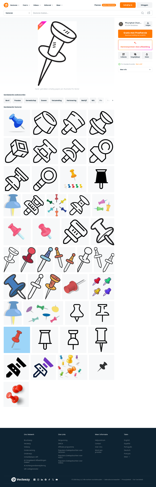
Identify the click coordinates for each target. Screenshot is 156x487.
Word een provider (99, 451)
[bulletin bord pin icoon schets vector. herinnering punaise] (75, 231)
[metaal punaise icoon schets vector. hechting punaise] (17, 151)
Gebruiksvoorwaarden (112, 479)
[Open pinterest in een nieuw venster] (46, 479)
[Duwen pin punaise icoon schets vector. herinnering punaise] (45, 151)
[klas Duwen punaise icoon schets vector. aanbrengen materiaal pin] (101, 123)
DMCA (60, 443)
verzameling (57, 100)
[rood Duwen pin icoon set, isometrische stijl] (75, 286)
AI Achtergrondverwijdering (35, 465)
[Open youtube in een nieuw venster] (57, 479)
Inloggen (144, 5)
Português (128, 447)
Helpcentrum (100, 440)
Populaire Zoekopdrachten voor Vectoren (70, 451)
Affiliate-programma (66, 447)
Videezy (27, 447)
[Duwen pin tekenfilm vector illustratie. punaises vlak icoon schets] (17, 340)
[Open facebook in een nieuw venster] (34, 479)
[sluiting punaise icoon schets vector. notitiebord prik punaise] (73, 151)
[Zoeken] (142, 13)
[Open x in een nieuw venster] (53, 479)
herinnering (71, 100)
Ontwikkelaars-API (31, 457)
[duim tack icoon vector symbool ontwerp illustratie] (102, 313)
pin (101, 100)
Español (127, 443)
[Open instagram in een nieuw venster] (38, 479)
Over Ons (98, 447)
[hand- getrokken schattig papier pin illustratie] (102, 231)
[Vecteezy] (6, 5)
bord (7, 100)
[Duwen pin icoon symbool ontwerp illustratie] (101, 179)
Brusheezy (28, 440)
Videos (36, 5)
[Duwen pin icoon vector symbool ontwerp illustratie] (77, 313)
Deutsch (127, 450)
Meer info (123, 70)
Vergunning (62, 440)
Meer (58, 5)
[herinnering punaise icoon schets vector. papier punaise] (101, 151)
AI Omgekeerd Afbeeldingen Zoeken (35, 461)
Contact (98, 443)
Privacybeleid (126, 479)
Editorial (47, 5)
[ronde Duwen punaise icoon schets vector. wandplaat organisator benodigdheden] (73, 123)
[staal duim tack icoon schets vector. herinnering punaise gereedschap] (34, 205)
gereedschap (31, 100)
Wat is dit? (139, 64)
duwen (44, 100)
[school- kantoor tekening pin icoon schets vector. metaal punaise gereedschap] (45, 179)
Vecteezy (27, 443)
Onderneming (29, 450)
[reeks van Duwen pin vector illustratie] (101, 286)
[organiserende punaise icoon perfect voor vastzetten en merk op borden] (101, 340)
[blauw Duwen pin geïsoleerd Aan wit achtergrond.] (17, 123)
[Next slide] (110, 100)
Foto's (25, 5)
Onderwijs (28, 453)
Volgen (148, 25)
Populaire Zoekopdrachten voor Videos (70, 462)
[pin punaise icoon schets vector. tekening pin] (17, 179)
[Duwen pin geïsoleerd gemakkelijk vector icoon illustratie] (101, 367)
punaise (17, 100)
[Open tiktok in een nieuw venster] (49, 479)
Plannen (97, 5)
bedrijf (84, 100)
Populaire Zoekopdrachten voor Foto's (70, 456)
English (127, 440)
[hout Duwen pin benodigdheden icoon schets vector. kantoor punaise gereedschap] (79, 205)
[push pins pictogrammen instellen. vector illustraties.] (72, 367)
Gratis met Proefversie (135, 33)
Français (127, 453)
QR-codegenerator (31, 469)
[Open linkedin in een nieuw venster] (42, 479)
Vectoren (13, 5)
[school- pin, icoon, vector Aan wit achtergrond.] (12, 205)
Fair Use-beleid (138, 479)
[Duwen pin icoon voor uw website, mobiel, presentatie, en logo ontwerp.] (16, 367)
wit (93, 100)
